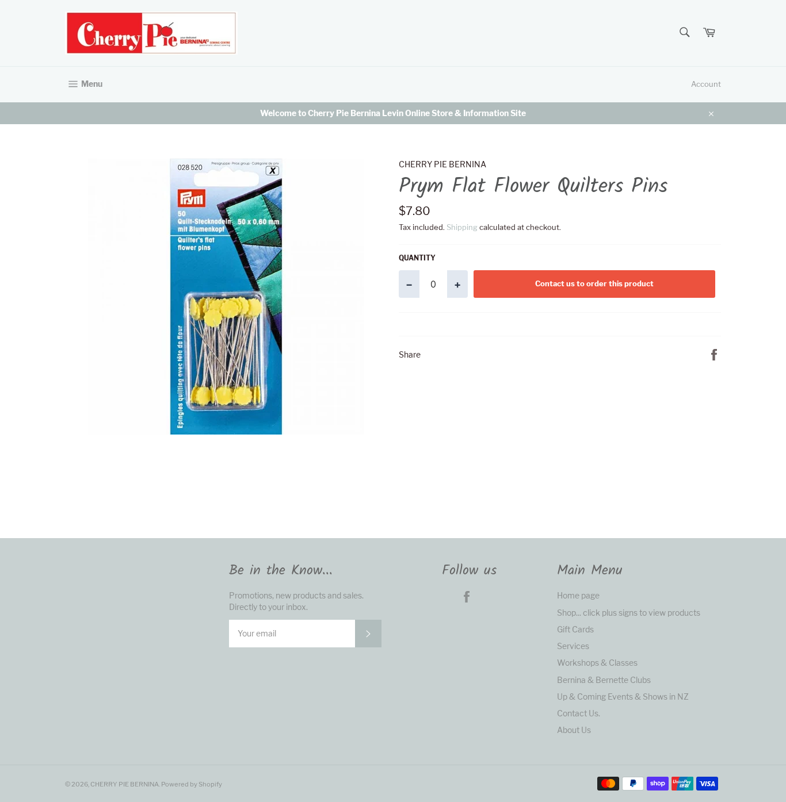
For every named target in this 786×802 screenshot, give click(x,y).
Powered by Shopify (191, 784)
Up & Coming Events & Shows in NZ (623, 696)
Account (706, 84)
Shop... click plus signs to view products (628, 612)
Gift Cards (575, 629)
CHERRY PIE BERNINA (124, 784)
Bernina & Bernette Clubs (604, 680)
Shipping (462, 227)
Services (573, 646)
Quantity (417, 258)
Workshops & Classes (597, 662)
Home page (578, 595)
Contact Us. (578, 713)
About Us (574, 730)
